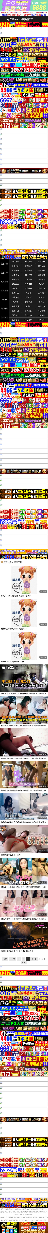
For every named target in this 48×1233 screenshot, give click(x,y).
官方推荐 (4, 291)
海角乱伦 (41, 306)
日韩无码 (41, 320)
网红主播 (28, 261)
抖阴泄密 (41, 311)
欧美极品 (28, 266)
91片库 (15, 302)
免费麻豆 (15, 311)
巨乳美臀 (41, 270)
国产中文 (15, 315)
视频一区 (4, 264)
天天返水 (41, 293)
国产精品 (15, 261)
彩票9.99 (15, 293)
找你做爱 (41, 279)
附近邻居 (15, 279)
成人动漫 (41, 266)
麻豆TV (28, 297)
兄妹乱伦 (28, 315)
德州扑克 (41, 288)
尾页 (23, 962)
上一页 (12, 959)
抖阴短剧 (28, 320)
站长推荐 (4, 282)
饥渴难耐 (28, 279)
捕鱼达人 (15, 288)
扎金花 (28, 293)
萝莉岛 (41, 302)
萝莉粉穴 (28, 311)
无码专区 (4, 309)
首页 (5, 959)
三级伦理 (15, 270)
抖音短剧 (15, 297)
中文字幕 (28, 270)
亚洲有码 (15, 266)
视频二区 (4, 273)
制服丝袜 (28, 275)
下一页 (34, 959)
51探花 (41, 297)
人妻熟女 (15, 275)
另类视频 (41, 275)
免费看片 (15, 306)
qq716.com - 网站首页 (20, 19)
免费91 (28, 306)
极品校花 (15, 320)
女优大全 (28, 302)
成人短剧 (41, 315)
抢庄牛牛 (28, 288)
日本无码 (41, 261)
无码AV (4, 300)
